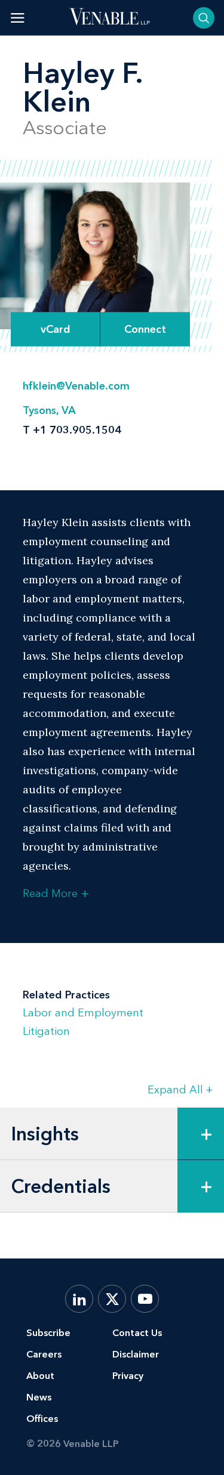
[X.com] (112, 1299)
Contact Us (137, 1332)
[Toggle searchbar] (203, 18)
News (38, 1397)
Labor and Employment (83, 1012)
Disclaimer (135, 1354)
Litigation (46, 1031)
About (40, 1375)
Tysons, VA (49, 410)
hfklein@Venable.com (76, 385)
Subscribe (48, 1332)
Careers (44, 1354)
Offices (42, 1418)
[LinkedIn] (79, 1299)
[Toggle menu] (18, 18)
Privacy (127, 1375)
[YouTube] (145, 1299)
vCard (55, 329)
